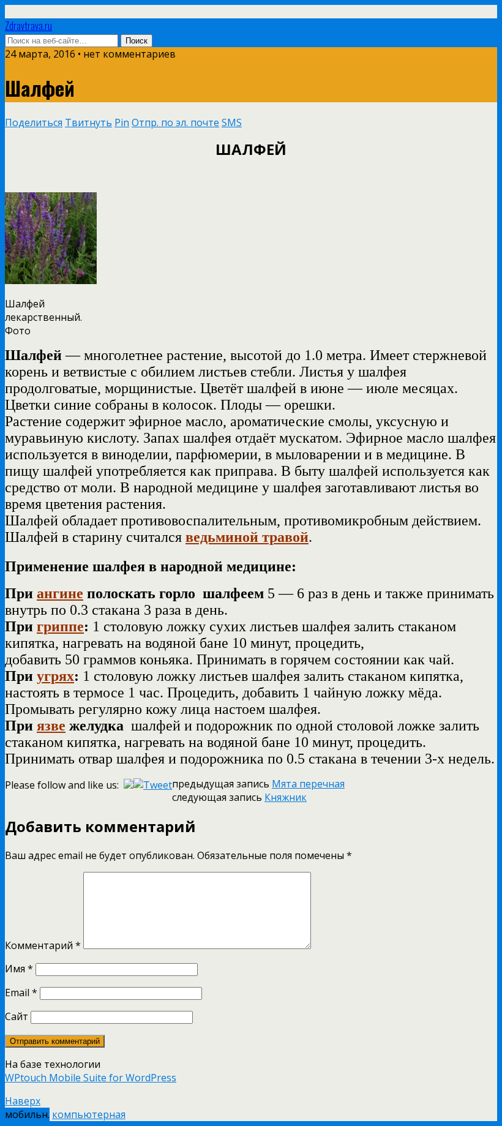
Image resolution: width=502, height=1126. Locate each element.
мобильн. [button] (27, 1114)
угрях (55, 676)
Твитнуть (88, 122)
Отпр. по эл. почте (175, 122)
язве (51, 726)
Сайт (16, 1016)
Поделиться (33, 122)
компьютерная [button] (89, 1114)
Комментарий (43, 945)
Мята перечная (308, 783)
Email (21, 992)
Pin (121, 122)
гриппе (60, 626)
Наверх (22, 1101)
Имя (19, 968)
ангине (60, 593)
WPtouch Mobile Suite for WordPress (90, 1077)
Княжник (285, 797)
